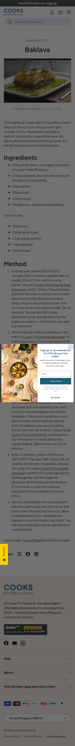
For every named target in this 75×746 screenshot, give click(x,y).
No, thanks (55, 397)
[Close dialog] (70, 347)
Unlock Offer (55, 381)
